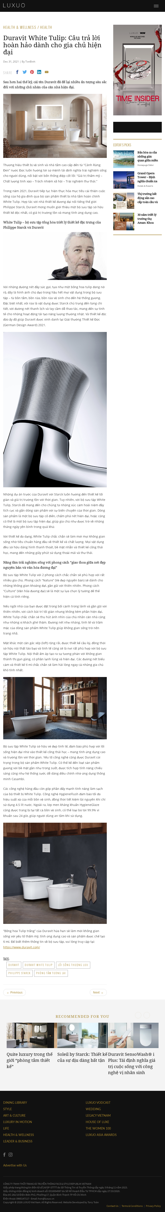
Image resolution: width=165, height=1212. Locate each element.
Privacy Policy (153, 1205)
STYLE (7, 1109)
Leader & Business (17, 1141)
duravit (13, 965)
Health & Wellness (18, 1135)
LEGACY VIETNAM (98, 1115)
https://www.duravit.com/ (21, 947)
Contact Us (113, 1205)
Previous (14, 992)
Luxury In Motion (17, 1122)
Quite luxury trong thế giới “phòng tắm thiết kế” (30, 1060)
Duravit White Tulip (39, 965)
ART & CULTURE (14, 1115)
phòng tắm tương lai (51, 973)
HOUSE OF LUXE (97, 1122)
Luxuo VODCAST (98, 1102)
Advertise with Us (15, 1165)
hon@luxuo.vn (46, 1198)
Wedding (93, 1109)
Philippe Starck (19, 973)
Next (98, 992)
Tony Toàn (93, 1202)
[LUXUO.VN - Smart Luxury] (14, 5)
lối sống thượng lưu (73, 965)
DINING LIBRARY (15, 1102)
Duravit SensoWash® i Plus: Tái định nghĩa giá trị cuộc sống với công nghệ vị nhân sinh (131, 1063)
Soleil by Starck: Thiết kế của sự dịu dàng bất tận (82, 1057)
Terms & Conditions (132, 1205)
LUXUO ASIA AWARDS (101, 1135)
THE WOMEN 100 (98, 1128)
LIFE (6, 1128)
